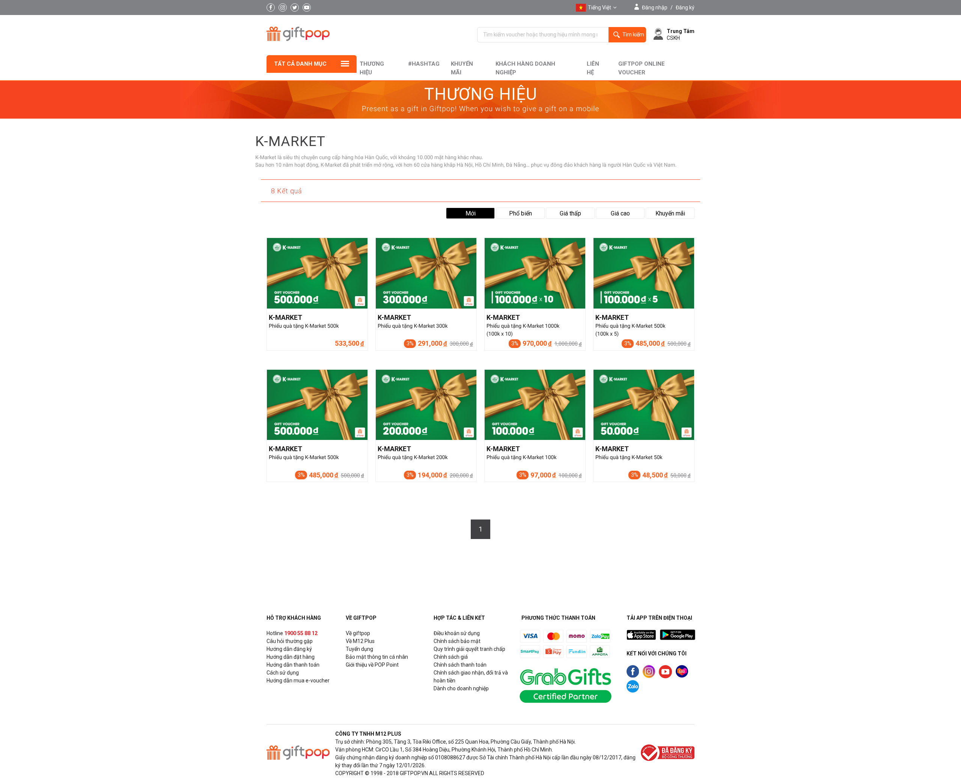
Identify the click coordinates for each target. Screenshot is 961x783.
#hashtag (424, 63)
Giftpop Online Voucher (641, 68)
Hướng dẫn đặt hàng (291, 657)
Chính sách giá (451, 657)
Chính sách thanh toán (460, 665)
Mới (470, 213)
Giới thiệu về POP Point (372, 665)
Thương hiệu (372, 68)
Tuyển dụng (359, 649)
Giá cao (620, 213)
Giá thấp (570, 213)
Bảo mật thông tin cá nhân (377, 657)
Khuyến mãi (462, 68)
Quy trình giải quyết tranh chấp (469, 649)
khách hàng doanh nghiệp (525, 68)
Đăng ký (685, 8)
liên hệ (593, 68)
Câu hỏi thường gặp (290, 641)
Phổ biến (520, 213)
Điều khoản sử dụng (457, 633)
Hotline (292, 633)
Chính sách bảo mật (457, 641)
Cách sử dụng (283, 673)
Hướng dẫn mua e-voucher (298, 681)
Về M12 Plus (360, 641)
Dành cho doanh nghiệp (461, 688)
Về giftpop (358, 633)
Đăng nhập (654, 8)
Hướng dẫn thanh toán (293, 665)
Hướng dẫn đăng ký (289, 649)
